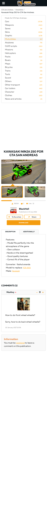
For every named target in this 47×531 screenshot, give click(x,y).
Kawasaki (16, 271)
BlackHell (24, 209)
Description (10, 232)
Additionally (29, 232)
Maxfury (10, 292)
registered (20, 343)
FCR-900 (27, 268)
